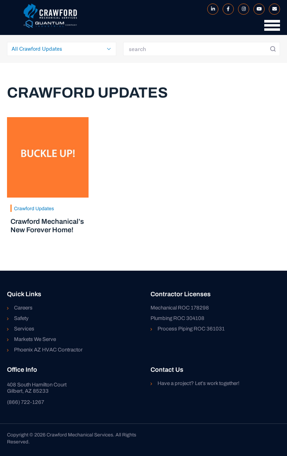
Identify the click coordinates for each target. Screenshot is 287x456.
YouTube (258, 9)
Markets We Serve (35, 339)
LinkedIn (211, 9)
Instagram (242, 9)
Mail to (273, 9)
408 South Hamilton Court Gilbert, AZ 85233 (36, 388)
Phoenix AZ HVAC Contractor (48, 349)
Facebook (227, 9)
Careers (23, 308)
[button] (270, 28)
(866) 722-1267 (25, 402)
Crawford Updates (34, 208)
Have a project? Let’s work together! (198, 383)
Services (24, 329)
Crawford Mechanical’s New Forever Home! (47, 226)
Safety (21, 318)
